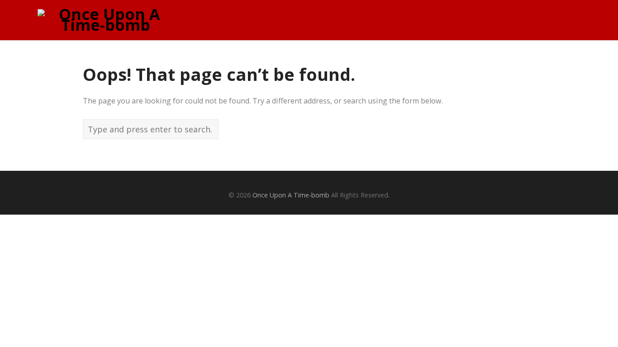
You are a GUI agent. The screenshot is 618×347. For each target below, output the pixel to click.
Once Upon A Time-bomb (290, 195)
